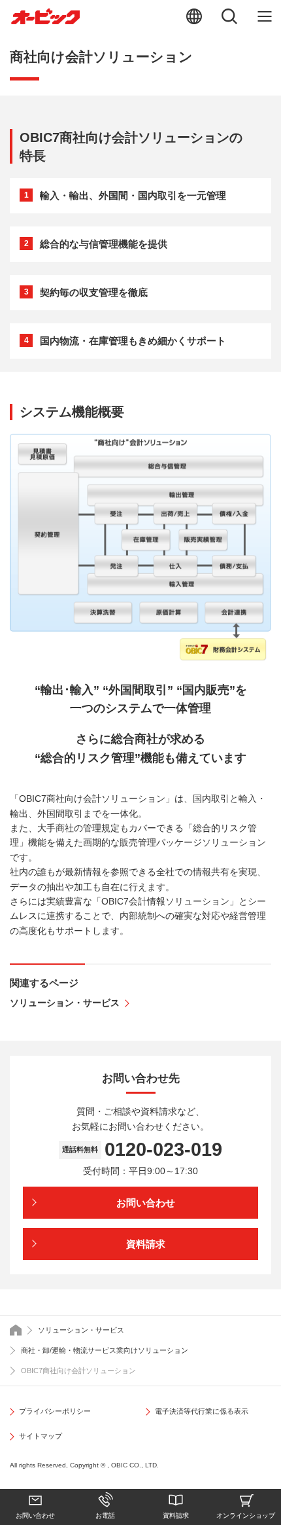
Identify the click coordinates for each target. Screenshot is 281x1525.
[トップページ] (16, 1330)
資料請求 (176, 1515)
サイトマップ (40, 1436)
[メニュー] (265, 16)
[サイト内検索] (229, 16)
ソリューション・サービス (65, 1002)
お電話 (105, 1515)
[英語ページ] (194, 16)
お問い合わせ (35, 1515)
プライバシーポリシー (55, 1411)
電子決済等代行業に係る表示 (201, 1411)
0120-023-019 (163, 1149)
